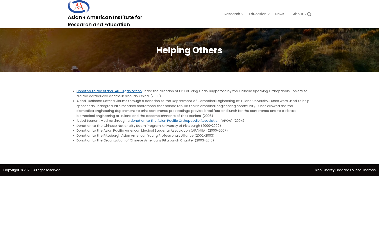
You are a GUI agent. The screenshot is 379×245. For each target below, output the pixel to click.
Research (232, 14)
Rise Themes (365, 170)
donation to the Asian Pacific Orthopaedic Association (175, 120)
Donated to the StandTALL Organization (109, 91)
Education (257, 14)
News (279, 14)
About (298, 14)
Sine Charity (325, 170)
